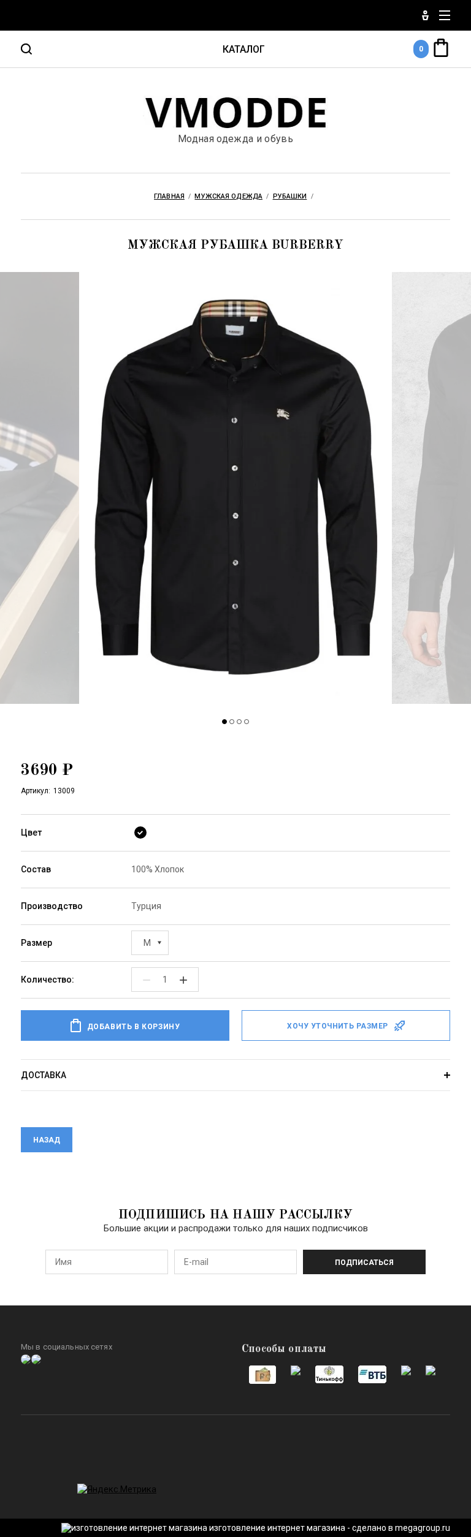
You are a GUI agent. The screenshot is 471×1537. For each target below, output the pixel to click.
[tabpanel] (235, 489)
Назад (46, 1140)
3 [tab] (239, 721)
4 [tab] (246, 721)
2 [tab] (231, 721)
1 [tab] (224, 721)
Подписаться (364, 1262)
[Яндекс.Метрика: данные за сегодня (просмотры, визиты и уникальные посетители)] (116, 1489)
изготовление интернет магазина (277, 1528)
